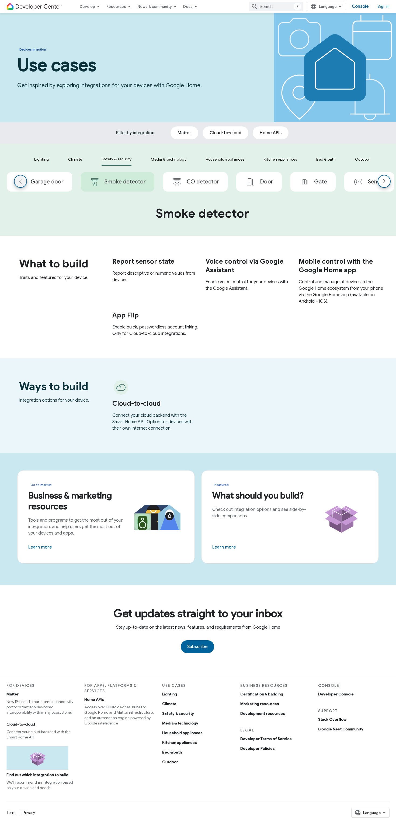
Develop (87, 6)
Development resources (262, 713)
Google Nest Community (340, 729)
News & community (154, 6)
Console (360, 6)
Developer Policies (257, 748)
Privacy (29, 813)
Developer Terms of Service (266, 738)
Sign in (383, 6)
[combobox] (276, 6)
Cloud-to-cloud (20, 724)
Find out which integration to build (37, 774)
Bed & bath (172, 752)
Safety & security (178, 713)
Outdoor (170, 761)
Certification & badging (261, 694)
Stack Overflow (332, 719)
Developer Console (336, 694)
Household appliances (182, 732)
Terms (12, 813)
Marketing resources (259, 703)
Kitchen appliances (179, 742)
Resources (116, 6)
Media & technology (180, 723)
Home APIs (94, 699)
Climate (169, 703)
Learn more (40, 547)
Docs (188, 6)
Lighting (169, 694)
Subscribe (197, 646)
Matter (12, 694)
